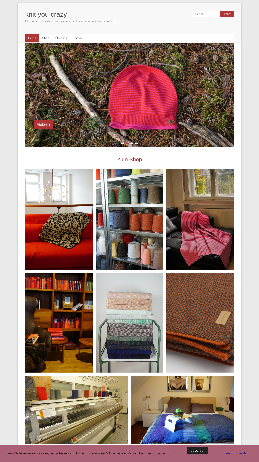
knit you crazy (46, 14)
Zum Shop (129, 159)
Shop (45, 38)
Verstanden (197, 450)
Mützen (43, 124)
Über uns (61, 38)
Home (32, 38)
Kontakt (78, 38)
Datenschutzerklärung (238, 453)
